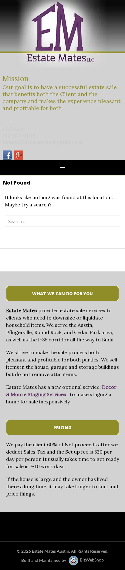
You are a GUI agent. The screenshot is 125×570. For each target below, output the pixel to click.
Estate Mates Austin (50, 551)
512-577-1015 (18, 136)
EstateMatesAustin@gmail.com (42, 142)
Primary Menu (62, 167)
